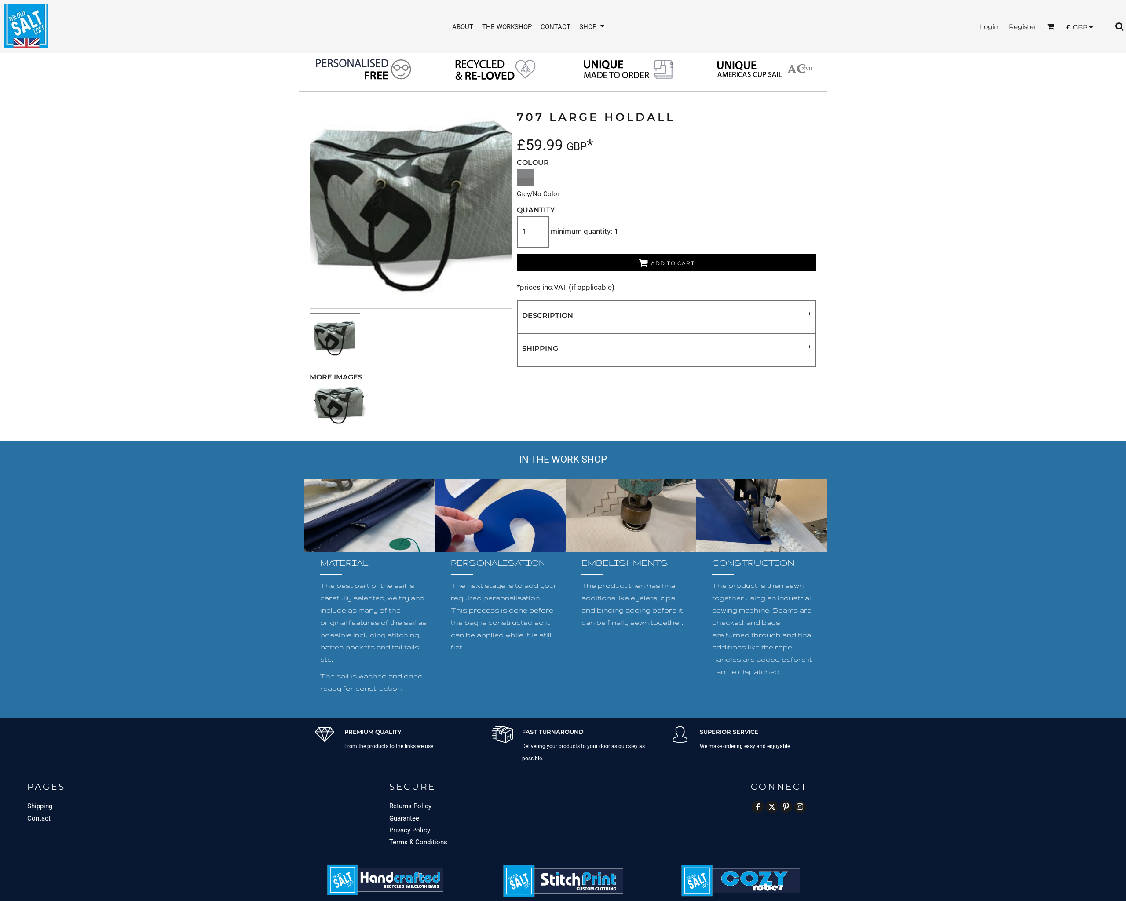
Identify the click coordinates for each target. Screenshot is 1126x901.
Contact (39, 818)
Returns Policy (410, 806)
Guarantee (404, 818)
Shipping (39, 806)
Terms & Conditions (418, 842)
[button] (593, 26)
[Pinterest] (786, 807)
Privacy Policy (409, 830)
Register (1022, 26)
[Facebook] (758, 807)
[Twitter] (772, 807)
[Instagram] (800, 807)
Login (989, 26)
